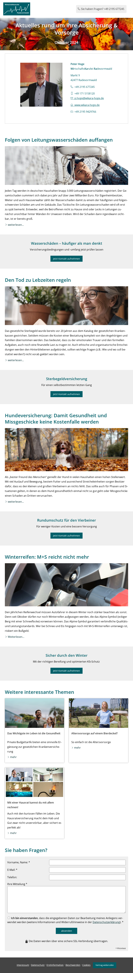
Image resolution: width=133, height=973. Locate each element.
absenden (66, 930)
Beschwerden (73, 965)
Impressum (23, 965)
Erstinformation (55, 965)
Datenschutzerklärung (106, 922)
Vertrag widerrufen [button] (105, 965)
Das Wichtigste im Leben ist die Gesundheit (33, 733)
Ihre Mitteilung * (17, 884)
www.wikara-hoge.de (87, 105)
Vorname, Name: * (18, 862)
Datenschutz (38, 965)
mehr (13, 757)
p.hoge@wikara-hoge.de (89, 98)
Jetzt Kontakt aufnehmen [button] (66, 258)
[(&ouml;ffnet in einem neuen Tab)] (34, 713)
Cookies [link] (86, 965)
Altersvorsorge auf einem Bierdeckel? (94, 733)
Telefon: (12, 877)
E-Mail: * (12, 870)
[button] (16, 225)
